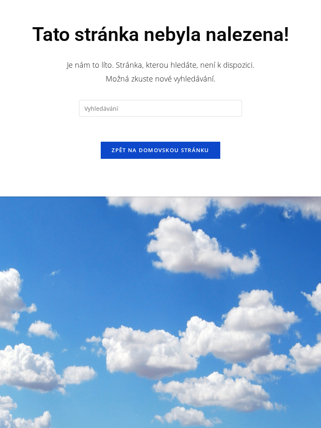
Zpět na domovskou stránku (160, 150)
